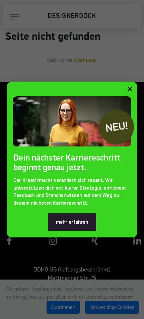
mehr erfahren (72, 222)
